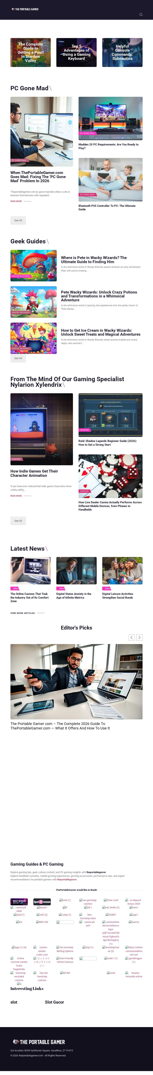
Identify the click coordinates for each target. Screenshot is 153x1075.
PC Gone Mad (19, 160)
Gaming (16, 459)
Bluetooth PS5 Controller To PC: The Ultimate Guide (107, 207)
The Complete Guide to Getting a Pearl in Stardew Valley (31, 52)
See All (18, 220)
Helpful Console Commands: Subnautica (122, 52)
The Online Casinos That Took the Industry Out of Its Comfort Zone (29, 597)
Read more (16, 201)
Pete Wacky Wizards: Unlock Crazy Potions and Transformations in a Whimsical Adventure (99, 296)
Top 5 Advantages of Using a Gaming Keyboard (76, 52)
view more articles (22, 613)
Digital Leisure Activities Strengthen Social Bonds (117, 595)
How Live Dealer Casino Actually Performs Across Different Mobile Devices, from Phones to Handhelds (110, 506)
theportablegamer (67, 879)
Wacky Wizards (21, 276)
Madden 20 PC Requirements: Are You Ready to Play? (108, 146)
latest (16, 588)
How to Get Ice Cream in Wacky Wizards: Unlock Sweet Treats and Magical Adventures (100, 332)
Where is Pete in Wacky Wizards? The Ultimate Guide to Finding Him (94, 259)
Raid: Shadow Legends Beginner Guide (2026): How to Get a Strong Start (108, 442)
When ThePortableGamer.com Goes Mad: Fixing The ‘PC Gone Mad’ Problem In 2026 (38, 177)
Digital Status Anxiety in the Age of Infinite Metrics (73, 595)
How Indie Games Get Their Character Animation (34, 473)
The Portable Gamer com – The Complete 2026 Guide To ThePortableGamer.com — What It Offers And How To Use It (60, 725)
